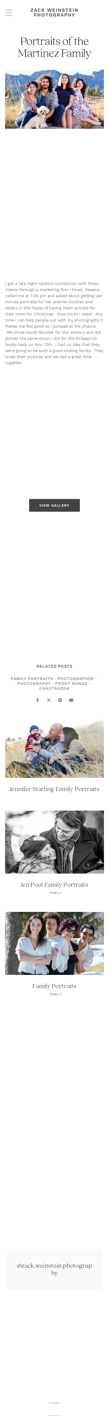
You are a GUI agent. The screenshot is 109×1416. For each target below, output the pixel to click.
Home (54, 1403)
